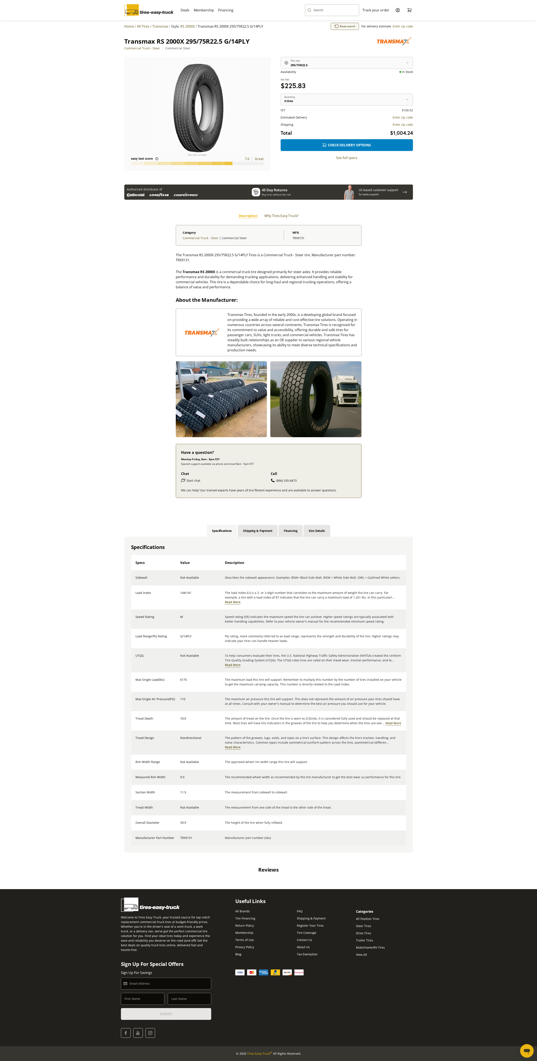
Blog (238, 954)
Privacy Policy (244, 947)
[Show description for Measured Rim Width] (180, 779)
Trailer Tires (364, 940)
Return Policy (244, 925)
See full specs (346, 157)
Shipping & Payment (311, 918)
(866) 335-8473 (286, 481)
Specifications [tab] (222, 531)
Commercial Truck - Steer (142, 48)
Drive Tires (363, 933)
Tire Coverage (306, 933)
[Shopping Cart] (409, 10)
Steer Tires (363, 926)
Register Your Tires (310, 925)
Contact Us (304, 940)
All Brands (242, 911)
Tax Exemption (307, 954)
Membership (204, 10)
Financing (225, 10)
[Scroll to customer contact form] (405, 192)
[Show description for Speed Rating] (180, 619)
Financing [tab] (291, 531)
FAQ (300, 911)
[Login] (397, 10)
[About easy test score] (156, 158)
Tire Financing (245, 918)
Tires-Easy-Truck (259, 1053)
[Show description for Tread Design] (180, 740)
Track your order (376, 10)
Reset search (347, 26)
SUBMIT (166, 1014)
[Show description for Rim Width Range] (180, 764)
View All (361, 955)
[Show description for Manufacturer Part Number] (180, 840)
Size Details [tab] (317, 531)
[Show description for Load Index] (180, 595)
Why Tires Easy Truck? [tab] (281, 215)
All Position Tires (367, 919)
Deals (185, 10)
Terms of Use (244, 940)
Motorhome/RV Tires (370, 947)
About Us (303, 947)
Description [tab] (248, 215)
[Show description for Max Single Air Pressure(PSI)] (180, 701)
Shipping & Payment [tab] (257, 531)
